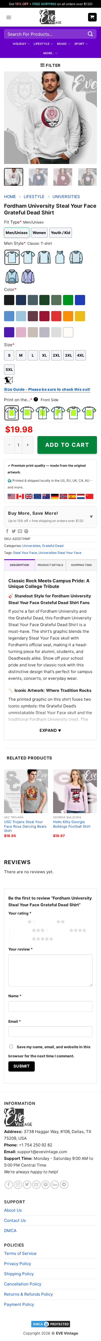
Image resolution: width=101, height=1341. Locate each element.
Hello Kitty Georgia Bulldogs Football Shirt (71, 824)
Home (10, 196)
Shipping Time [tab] (81, 565)
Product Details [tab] (51, 565)
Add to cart (67, 444)
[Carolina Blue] (9, 316)
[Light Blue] (21, 316)
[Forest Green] (44, 300)
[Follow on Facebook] (9, 1185)
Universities (66, 196)
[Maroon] (33, 316)
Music (62, 44)
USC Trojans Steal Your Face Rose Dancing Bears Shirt (25, 826)
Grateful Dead (53, 546)
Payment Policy (19, 1304)
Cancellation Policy (22, 1284)
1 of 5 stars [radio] (16, 921)
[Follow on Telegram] (64, 1185)
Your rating (20, 913)
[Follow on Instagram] (18, 1185)
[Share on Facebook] (7, 531)
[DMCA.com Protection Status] (50, 1324)
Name (15, 996)
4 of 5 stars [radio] (58, 930)
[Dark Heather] (33, 300)
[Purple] (9, 332)
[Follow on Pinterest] (45, 1185)
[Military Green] (56, 300)
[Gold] (80, 316)
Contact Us (15, 1220)
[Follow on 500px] (55, 1185)
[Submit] (90, 34)
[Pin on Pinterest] (26, 531)
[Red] (56, 316)
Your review (20, 949)
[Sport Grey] (44, 332)
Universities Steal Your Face (60, 553)
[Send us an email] (36, 1185)
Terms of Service (20, 1253)
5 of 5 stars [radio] (21, 939)
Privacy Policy (17, 1263)
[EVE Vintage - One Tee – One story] (50, 17)
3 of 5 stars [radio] (21, 930)
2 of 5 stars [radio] (45, 921)
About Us (13, 1210)
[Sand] (33, 332)
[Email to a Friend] (20, 531)
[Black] (9, 300)
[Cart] (92, 17)
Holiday (19, 44)
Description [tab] (19, 565)
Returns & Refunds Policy (28, 1294)
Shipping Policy (19, 1273)
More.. (48, 53)
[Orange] (68, 316)
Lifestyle (42, 44)
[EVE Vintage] (18, 1117)
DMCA (10, 1230)
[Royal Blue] (80, 300)
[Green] (68, 300)
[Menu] (8, 17)
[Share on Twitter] (14, 531)
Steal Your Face (25, 553)
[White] (68, 332)
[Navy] (21, 300)
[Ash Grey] (56, 332)
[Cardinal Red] (44, 316)
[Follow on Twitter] (27, 1185)
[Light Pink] (21, 332)
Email (14, 1021)
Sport (79, 44)
